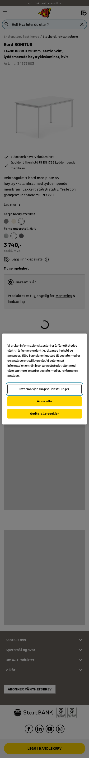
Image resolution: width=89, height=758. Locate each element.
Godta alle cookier (44, 414)
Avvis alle (44, 401)
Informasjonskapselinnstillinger (44, 389)
